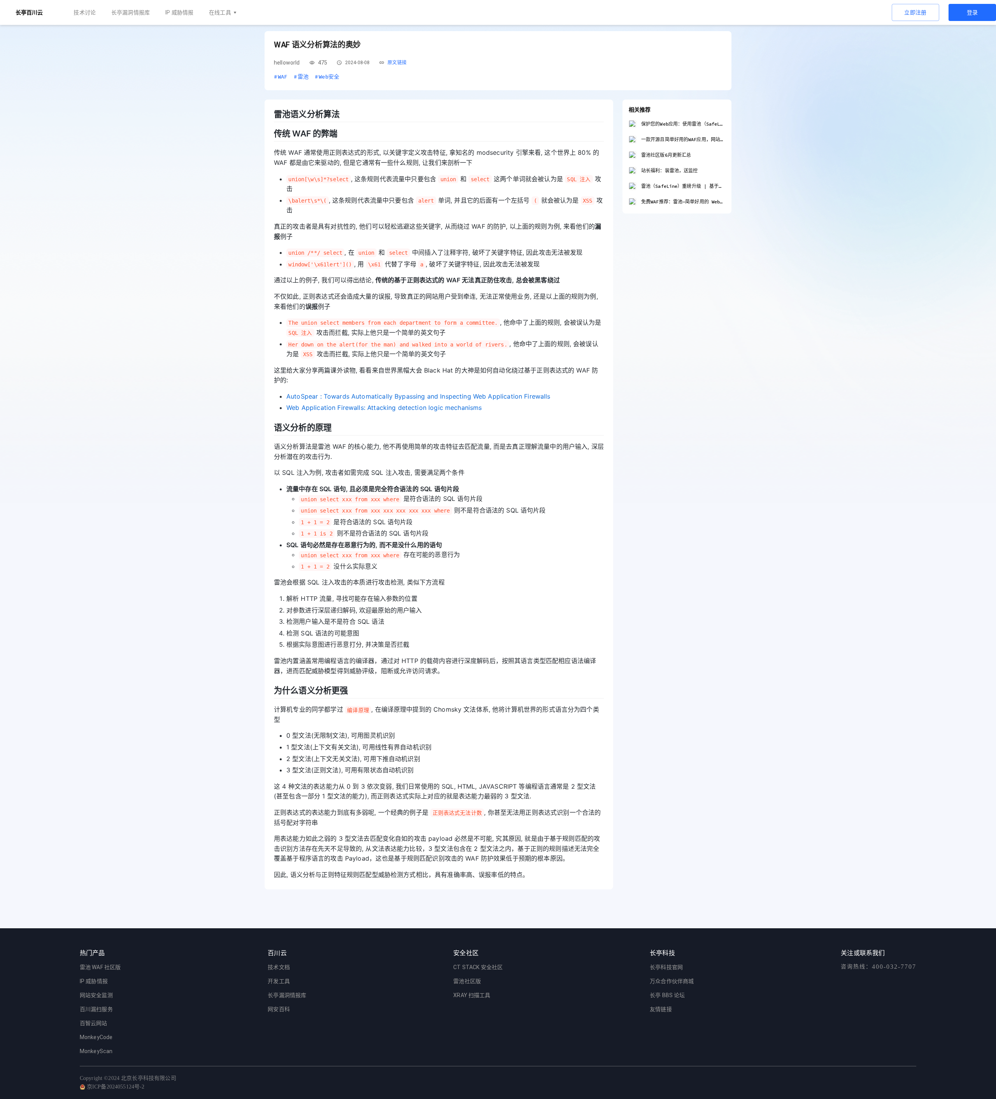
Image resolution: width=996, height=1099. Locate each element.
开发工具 (279, 981)
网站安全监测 (96, 995)
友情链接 (661, 1009)
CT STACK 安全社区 (478, 967)
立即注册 (915, 12)
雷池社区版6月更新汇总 (666, 155)
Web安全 (327, 76)
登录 (972, 12)
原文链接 (397, 62)
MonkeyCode (96, 1037)
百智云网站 (93, 1023)
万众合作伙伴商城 (672, 981)
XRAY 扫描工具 (471, 995)
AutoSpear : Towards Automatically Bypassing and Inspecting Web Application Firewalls (418, 396)
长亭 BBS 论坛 (667, 995)
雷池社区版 (467, 981)
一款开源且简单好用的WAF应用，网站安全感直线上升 (683, 139)
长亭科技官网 (666, 967)
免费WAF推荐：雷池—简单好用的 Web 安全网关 (683, 202)
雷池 (301, 76)
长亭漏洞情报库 (130, 12)
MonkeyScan (96, 1051)
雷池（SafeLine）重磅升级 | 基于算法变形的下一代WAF (683, 186)
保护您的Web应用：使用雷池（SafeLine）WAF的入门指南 (683, 124)
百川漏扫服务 (96, 1009)
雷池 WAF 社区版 (100, 967)
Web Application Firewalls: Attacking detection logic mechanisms (384, 407)
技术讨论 (85, 12)
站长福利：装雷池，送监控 (669, 170)
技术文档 (279, 967)
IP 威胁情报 (179, 12)
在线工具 (220, 12)
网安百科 (279, 1009)
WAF (281, 76)
